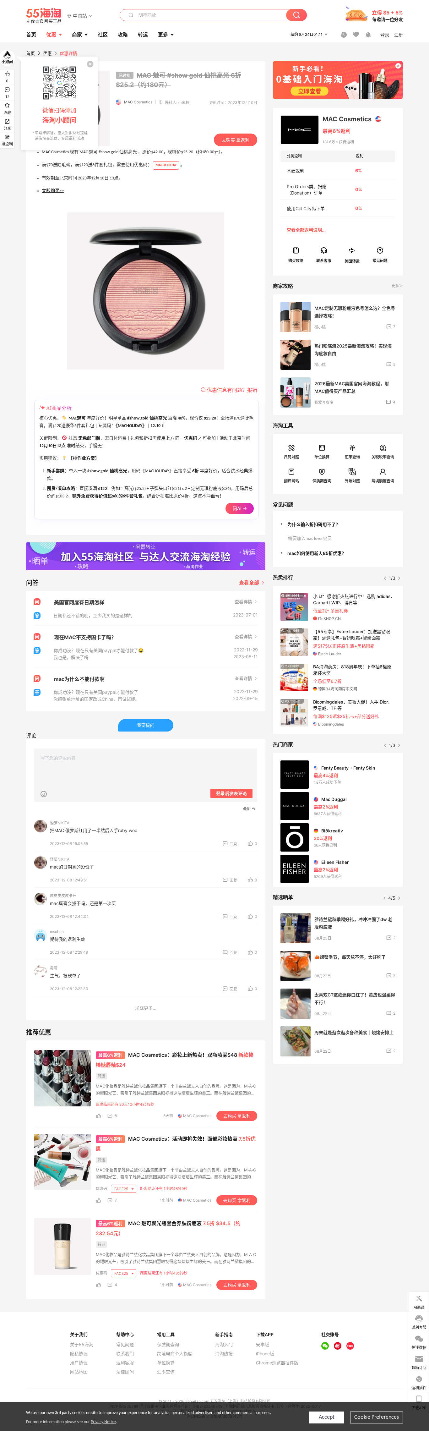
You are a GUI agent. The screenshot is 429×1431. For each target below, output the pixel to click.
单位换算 (321, 457)
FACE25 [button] (121, 1189)
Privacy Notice (103, 1422)
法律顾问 (125, 1371)
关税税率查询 (383, 457)
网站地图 (79, 1371)
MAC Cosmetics (138, 102)
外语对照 (352, 481)
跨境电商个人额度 (174, 1353)
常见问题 (125, 1344)
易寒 (53, 968)
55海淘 (44, 15)
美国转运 (352, 261)
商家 (77, 34)
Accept (326, 1417)
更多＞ (397, 285)
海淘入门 (224, 1344)
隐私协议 (79, 1353)
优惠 (51, 34)
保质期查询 (321, 481)
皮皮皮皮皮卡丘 (63, 895)
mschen (57, 931)
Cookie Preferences (376, 1417)
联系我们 (125, 1353)
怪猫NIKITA (59, 822)
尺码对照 (291, 457)
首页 (30, 53)
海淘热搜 (224, 1353)
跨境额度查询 (383, 481)
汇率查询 (352, 457)
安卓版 (262, 1344)
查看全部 (249, 582)
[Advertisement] (338, 1116)
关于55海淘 (81, 1344)
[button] (80, 15)
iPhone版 (265, 1353)
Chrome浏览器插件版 (277, 1362)
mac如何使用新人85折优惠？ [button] (316, 553)
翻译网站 (291, 481)
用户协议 (79, 1362)
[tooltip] (59, 103)
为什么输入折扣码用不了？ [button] (313, 524)
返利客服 (125, 1362)
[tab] (338, 524)
